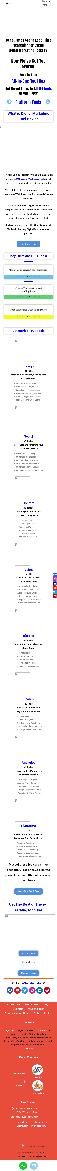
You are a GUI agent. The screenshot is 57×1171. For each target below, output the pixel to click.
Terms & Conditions (17, 1013)
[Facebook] (10, 990)
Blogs (46, 1004)
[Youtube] (17, 990)
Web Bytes (31, 1004)
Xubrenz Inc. (40, 1157)
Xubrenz (19, 1085)
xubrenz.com (22, 1126)
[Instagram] (32, 990)
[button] (17, 276)
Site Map (17, 1009)
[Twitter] (24, 990)
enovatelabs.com (24, 1122)
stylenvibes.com (38, 1126)
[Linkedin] (39, 990)
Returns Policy (43, 1013)
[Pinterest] (47, 990)
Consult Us (14, 1004)
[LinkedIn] (55, 583)
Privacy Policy (36, 1009)
